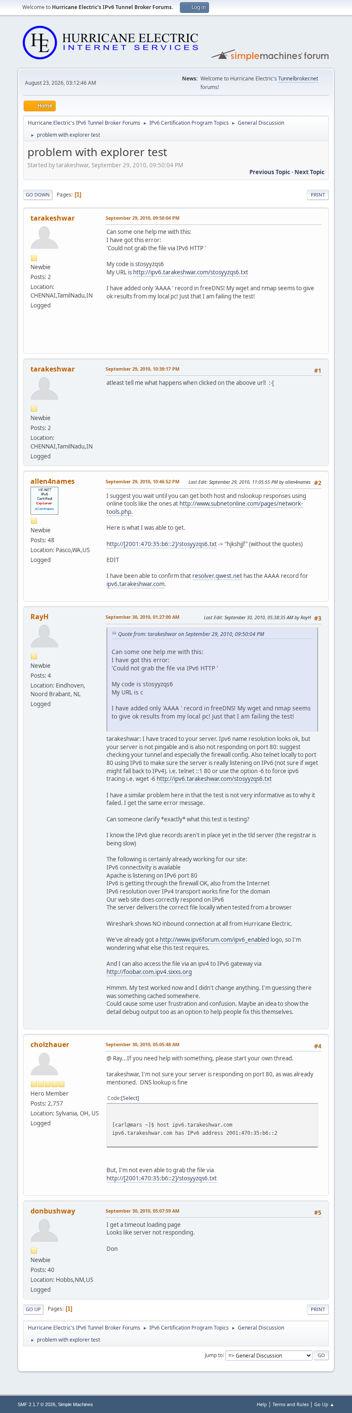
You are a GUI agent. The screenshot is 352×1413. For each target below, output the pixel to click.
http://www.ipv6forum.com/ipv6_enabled (214, 939)
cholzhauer (49, 1044)
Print (318, 194)
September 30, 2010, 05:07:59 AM (142, 1210)
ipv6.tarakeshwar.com (135, 584)
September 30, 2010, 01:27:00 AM (142, 617)
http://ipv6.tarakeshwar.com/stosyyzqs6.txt (190, 272)
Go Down (38, 194)
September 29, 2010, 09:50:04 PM (142, 218)
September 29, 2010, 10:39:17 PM (142, 369)
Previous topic (269, 172)
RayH (39, 616)
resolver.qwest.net (217, 576)
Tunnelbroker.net (298, 78)
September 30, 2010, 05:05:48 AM (142, 1044)
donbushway (52, 1211)
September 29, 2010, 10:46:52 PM (142, 481)
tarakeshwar (52, 218)
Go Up (33, 1309)
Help (262, 1404)
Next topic (309, 172)
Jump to (214, 1354)
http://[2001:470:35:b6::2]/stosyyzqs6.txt (161, 544)
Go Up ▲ (324, 1404)
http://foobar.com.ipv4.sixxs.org (149, 972)
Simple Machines (75, 1404)
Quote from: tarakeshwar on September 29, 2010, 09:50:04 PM (191, 634)
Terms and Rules (291, 1404)
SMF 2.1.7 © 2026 (36, 1404)
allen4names (52, 481)
